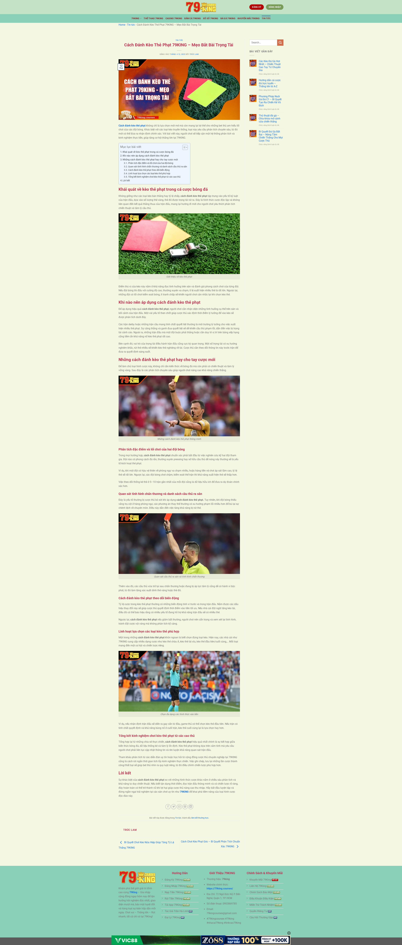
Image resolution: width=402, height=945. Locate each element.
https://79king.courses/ (220, 888)
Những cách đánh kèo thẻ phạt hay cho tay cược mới (150, 159)
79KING (184, 791)
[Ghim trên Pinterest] (185, 806)
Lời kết (126, 180)
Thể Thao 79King (153, 18)
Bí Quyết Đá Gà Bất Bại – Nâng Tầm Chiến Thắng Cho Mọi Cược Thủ (271, 136)
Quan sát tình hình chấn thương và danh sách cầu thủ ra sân (157, 166)
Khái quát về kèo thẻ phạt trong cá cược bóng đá (148, 152)
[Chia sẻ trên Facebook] (168, 806)
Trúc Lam (194, 54)
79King (135, 18)
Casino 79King (174, 18)
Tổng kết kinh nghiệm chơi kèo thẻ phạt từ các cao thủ (154, 176)
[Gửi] (280, 42)
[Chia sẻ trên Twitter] (173, 806)
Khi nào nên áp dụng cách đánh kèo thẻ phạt (146, 155)
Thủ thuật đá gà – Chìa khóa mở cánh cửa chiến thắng (269, 118)
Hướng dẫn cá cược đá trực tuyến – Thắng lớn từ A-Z (270, 83)
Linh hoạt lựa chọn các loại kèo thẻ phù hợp (149, 173)
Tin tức (266, 18)
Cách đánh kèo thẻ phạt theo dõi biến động (149, 170)
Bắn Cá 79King (192, 18)
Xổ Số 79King (210, 18)
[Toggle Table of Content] (183, 147)
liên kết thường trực (200, 818)
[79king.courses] (201, 7)
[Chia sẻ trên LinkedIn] (190, 806)
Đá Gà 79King (227, 18)
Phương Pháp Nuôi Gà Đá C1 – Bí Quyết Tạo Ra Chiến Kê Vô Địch (270, 101)
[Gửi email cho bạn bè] (179, 806)
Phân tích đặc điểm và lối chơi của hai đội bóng (150, 163)
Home (122, 24)
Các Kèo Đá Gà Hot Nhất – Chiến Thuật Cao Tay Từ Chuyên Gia (270, 66)
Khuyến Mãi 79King (249, 18)
